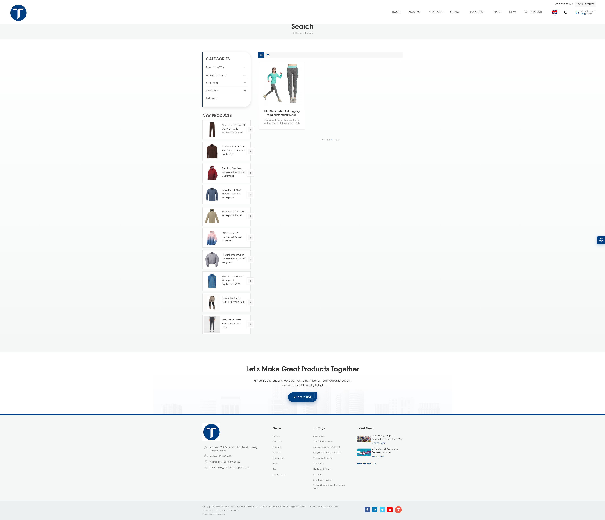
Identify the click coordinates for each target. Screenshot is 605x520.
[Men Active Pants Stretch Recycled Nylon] (212, 324)
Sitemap (207, 510)
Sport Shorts (319, 435)
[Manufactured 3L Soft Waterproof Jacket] (212, 216)
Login (579, 4)
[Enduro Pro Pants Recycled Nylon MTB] (212, 302)
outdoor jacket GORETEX (326, 447)
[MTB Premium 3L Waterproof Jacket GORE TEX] (212, 238)
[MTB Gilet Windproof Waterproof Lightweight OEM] (212, 281)
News (512, 11)
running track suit (322, 480)
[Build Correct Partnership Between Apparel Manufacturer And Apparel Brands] (364, 452)
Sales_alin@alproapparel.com (233, 467)
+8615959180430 (231, 461)
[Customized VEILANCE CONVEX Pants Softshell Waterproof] (212, 130)
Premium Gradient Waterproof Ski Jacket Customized (233, 172)
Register (589, 4)
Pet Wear (211, 98)
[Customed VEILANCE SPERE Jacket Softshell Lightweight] (212, 151)
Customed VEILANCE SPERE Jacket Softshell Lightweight (233, 150)
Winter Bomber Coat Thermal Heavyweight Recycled (233, 258)
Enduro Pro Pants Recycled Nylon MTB (233, 300)
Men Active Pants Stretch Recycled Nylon (231, 323)
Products (435, 11)
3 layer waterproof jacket (327, 452)
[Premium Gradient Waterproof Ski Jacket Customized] (212, 173)
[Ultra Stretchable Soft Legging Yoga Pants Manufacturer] (282, 85)
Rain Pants (318, 463)
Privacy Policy (230, 510)
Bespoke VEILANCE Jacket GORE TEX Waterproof (232, 194)
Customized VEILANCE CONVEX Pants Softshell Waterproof (233, 129)
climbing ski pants (322, 469)
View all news (364, 463)
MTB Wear (212, 82)
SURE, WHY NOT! (302, 397)
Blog (497, 11)
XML (216, 510)
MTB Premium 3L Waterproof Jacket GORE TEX (232, 237)
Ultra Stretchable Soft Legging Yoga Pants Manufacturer (282, 113)
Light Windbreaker (322, 441)
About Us (414, 11)
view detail (279, 103)
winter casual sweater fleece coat (329, 486)
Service (455, 11)
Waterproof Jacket (323, 458)
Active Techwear (216, 75)
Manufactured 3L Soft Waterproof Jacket (233, 213)
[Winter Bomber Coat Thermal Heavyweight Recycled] (212, 259)
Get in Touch (533, 11)
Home (396, 11)
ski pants (317, 474)
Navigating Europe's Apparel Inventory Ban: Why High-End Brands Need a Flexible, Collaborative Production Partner (387, 437)
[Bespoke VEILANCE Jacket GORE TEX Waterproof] (212, 194)
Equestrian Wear (216, 67)
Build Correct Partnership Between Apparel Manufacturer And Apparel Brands (387, 450)
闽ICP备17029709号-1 (296, 506)
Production (477, 11)
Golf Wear (212, 90)
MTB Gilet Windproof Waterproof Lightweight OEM (233, 280)
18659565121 (226, 456)
